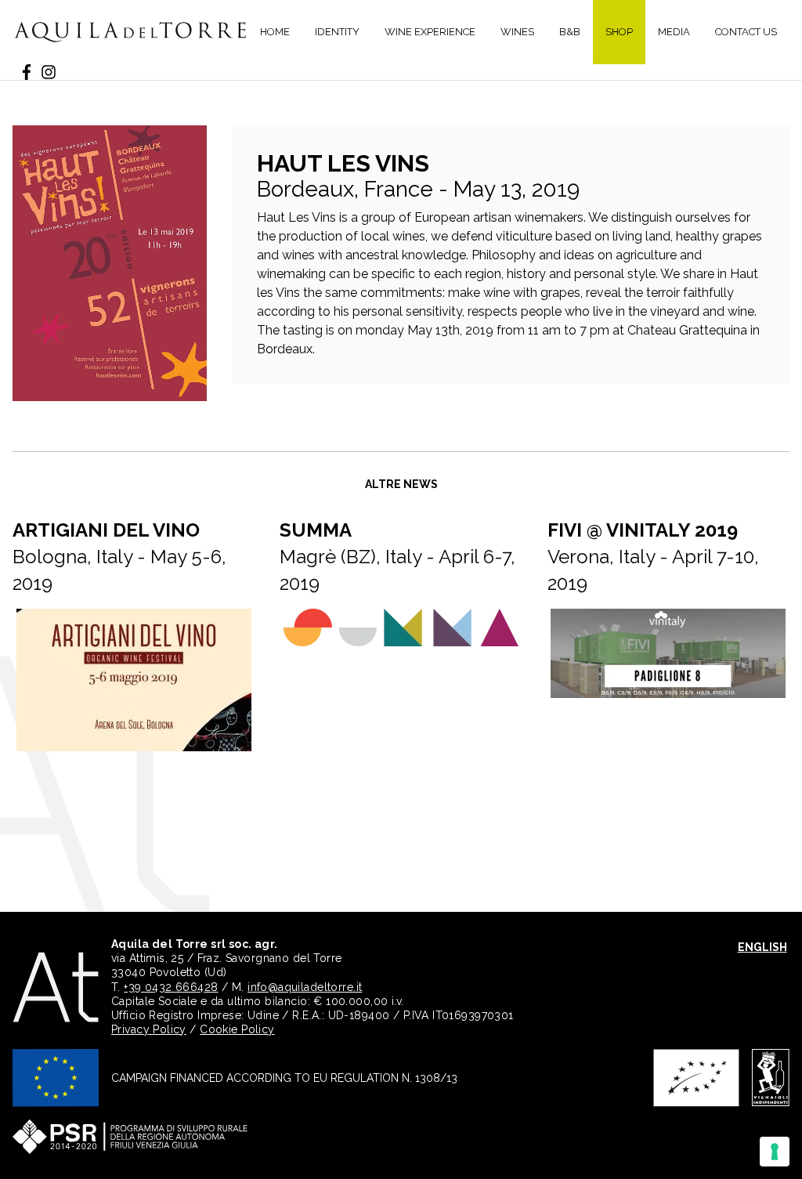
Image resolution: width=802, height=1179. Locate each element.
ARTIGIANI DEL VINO (106, 530)
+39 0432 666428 (171, 987)
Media (674, 32)
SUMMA (316, 530)
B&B (569, 32)
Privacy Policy (148, 1029)
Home (275, 32)
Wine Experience (430, 32)
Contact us (746, 32)
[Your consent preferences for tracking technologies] (774, 1151)
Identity (337, 32)
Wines (517, 32)
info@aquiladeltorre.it (304, 987)
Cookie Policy (237, 1029)
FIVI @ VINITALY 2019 (642, 530)
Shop (619, 32)
